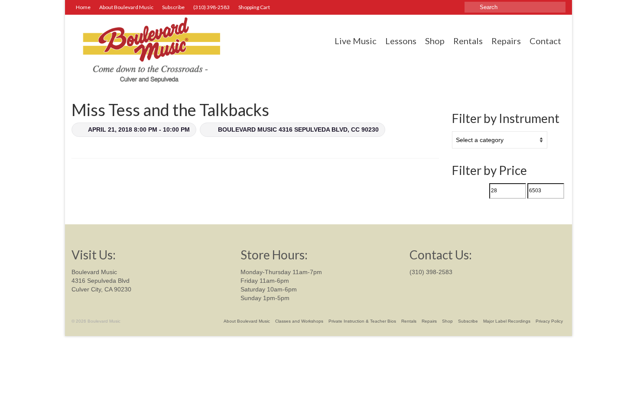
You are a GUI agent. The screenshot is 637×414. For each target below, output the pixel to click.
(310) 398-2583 (431, 271)
